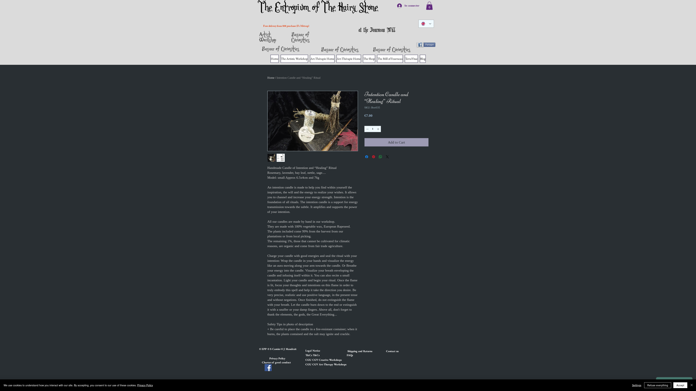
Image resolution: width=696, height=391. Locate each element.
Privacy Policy (145, 385)
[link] (429, 6)
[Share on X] (387, 157)
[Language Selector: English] (426, 24)
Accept (680, 385)
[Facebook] (268, 367)
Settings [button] (636, 385)
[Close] (691, 385)
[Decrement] (367, 129)
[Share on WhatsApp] (380, 157)
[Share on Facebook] (366, 157)
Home (270, 77)
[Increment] (378, 129)
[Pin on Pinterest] (373, 157)
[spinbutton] (372, 129)
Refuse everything (657, 385)
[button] (318, 350)
